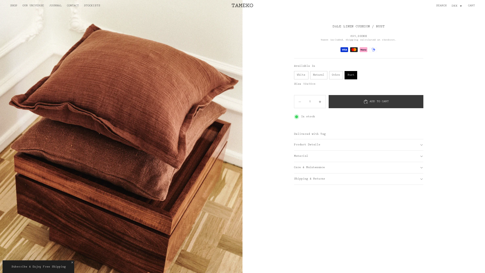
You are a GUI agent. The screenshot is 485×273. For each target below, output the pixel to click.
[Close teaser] (72, 262)
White (301, 75)
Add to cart (379, 101)
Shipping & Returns (309, 179)
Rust (351, 75)
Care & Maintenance (309, 167)
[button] (38, 266)
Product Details (307, 145)
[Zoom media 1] (121, 136)
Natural (318, 75)
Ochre (336, 75)
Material (301, 156)
